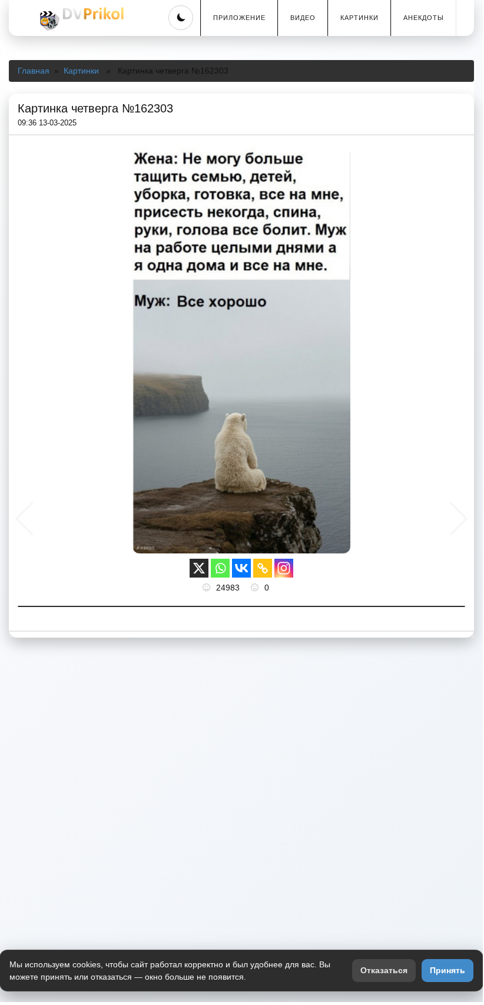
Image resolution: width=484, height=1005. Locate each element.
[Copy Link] (262, 568)
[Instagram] (283, 568)
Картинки (359, 17)
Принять (447, 970)
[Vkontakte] (241, 568)
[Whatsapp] (220, 568)
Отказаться (383, 970)
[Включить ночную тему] (180, 17)
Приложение (239, 17)
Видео (303, 17)
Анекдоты (423, 17)
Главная (33, 70)
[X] (199, 568)
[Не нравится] (256, 587)
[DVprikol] (80, 19)
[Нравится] (208, 587)
